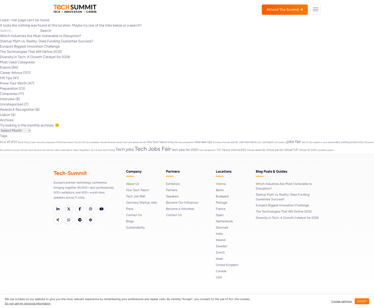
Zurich (220, 252)
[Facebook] (79, 209)
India (219, 234)
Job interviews (248, 142)
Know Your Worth (13, 83)
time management (207, 150)
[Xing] (58, 220)
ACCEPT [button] (362, 301)
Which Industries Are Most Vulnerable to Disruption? (40, 36)
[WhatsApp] (68, 220)
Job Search (268, 142)
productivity (356, 142)
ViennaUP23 (238, 149)
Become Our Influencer (182, 202)
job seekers (280, 142)
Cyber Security (37, 142)
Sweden (221, 246)
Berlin (220, 190)
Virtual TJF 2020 (308, 149)
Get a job (127, 142)
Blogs (130, 221)
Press (129, 209)
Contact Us (134, 215)
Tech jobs (125, 149)
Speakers (172, 196)
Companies (9, 94)
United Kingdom (227, 265)
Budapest (222, 196)
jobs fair (293, 141)
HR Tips (6, 78)
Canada (221, 271)
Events (5, 67)
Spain (220, 215)
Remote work (26, 150)
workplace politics (326, 150)
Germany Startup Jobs (141, 202)
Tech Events (96, 150)
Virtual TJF (291, 150)
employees (50, 142)
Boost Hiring (23, 142)
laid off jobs (307, 142)
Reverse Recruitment (44, 150)
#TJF (3, 142)
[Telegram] (79, 220)
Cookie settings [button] (341, 301)
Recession (369, 142)
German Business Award (111, 142)
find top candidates (90, 142)
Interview (7, 99)
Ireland (220, 240)
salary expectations (63, 150)
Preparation (9, 88)
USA (219, 277)
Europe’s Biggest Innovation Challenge (30, 46)
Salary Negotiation (81, 150)
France (220, 209)
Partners (171, 190)
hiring (170, 142)
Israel (219, 258)
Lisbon (5, 115)
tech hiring (109, 149)
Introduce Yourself (221, 142)
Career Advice (11, 73)
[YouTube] (101, 209)
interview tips (203, 142)
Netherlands (224, 221)
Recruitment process (10, 150)
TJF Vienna (223, 149)
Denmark (222, 227)
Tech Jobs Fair (153, 148)
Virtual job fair (274, 149)
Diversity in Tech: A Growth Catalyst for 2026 (35, 57)
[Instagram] (90, 209)
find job (77, 142)
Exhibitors (173, 184)
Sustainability (135, 227)
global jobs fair (139, 142)
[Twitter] (68, 209)
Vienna (221, 184)
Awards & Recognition (17, 109)
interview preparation (184, 142)
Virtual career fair (256, 149)
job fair (234, 142)
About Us (132, 184)
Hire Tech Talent (157, 142)
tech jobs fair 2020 (185, 150)
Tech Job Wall (135, 196)
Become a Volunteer (180, 209)
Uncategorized (11, 104)
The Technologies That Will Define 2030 (31, 51)
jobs (259, 142)
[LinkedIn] (58, 209)
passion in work (320, 142)
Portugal (221, 202)
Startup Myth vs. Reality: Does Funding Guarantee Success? (46, 41)
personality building (338, 142)
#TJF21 (12, 142)
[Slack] (90, 220)
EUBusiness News (64, 142)
